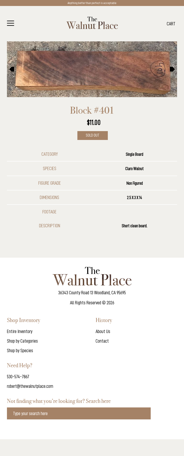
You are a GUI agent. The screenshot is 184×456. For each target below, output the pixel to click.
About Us (103, 331)
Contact (102, 341)
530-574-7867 (18, 376)
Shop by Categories (22, 341)
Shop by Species (20, 350)
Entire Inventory (19, 331)
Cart (171, 23)
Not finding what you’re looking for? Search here (59, 401)
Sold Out (92, 135)
